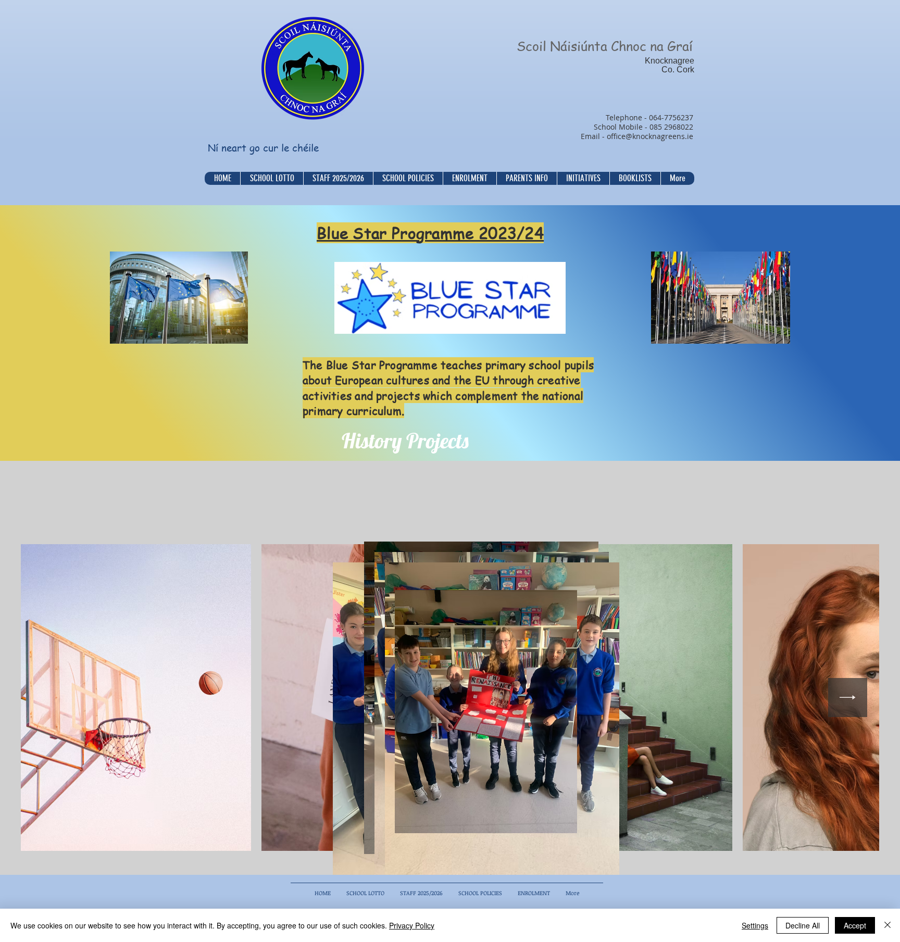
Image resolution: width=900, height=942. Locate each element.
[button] (408, 178)
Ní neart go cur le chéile (263, 148)
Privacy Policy (411, 925)
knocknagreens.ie (662, 136)
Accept (855, 925)
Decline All (802, 925)
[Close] (887, 925)
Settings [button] (755, 925)
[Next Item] (847, 697)
